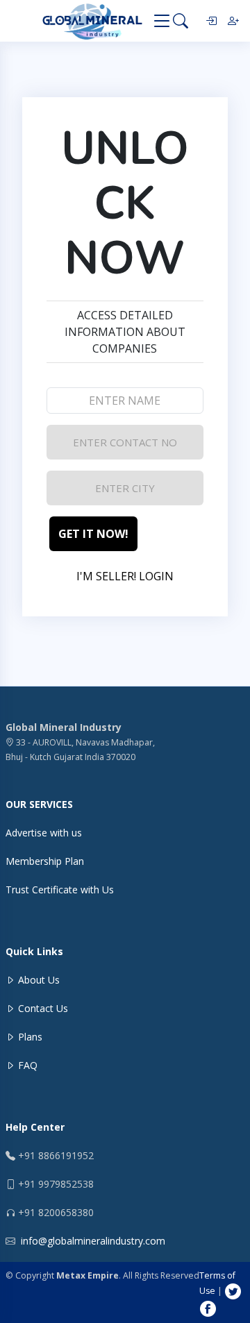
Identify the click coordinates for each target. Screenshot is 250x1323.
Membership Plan (45, 861)
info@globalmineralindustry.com (93, 1240)
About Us (37, 979)
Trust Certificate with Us (60, 889)
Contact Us (41, 1008)
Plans (28, 1036)
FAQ (26, 1065)
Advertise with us (44, 832)
